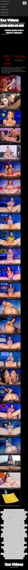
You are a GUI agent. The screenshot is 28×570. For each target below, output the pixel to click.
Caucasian (17, 518)
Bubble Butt (11, 518)
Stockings (21, 551)
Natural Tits (17, 540)
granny (14, 532)
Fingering (19, 529)
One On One (5, 542)
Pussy (22, 545)
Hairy (18, 532)
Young (21, 558)
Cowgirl (16, 521)
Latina (17, 536)
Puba (18, 545)
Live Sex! (20, 56)
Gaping (5, 532)
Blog (16, 25)
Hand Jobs (4, 534)
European (6, 527)
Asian (20, 510)
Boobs (19, 516)
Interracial (7, 536)
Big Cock (5, 514)
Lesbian (25, 536)
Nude (23, 540)
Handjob (23, 532)
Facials (22, 527)
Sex (4, 549)
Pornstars (10, 25)
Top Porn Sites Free (5, 1)
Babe (10, 512)
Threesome (6, 556)
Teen (26, 553)
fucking (24, 529)
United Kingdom (20, 556)
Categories (3, 25)
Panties (24, 542)
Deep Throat (17, 525)
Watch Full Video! (8, 59)
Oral (20, 542)
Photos (21, 25)
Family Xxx (21, 60)
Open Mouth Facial (13, 542)
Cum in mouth (7, 523)
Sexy (13, 549)
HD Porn (18, 534)
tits (11, 556)
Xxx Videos (9, 20)
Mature (19, 538)
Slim (23, 549)
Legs (21, 536)
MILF (23, 538)
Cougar (6, 521)
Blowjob (9, 516)
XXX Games (3, 6)
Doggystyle (24, 525)
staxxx (15, 551)
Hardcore (10, 534)
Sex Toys (8, 549)
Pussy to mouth (13, 547)
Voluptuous (15, 558)
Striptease (11, 553)
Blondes (4, 516)
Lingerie (6, 538)
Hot (2, 536)
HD (14, 534)
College (23, 518)
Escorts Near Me (4, 4)
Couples (11, 521)
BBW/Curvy (20, 512)
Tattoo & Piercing (19, 553)
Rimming (24, 547)
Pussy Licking (5, 547)
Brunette (24, 516)
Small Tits (7, 551)
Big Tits (14, 514)
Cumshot (14, 523)
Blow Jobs (14, 516)
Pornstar (11, 545)
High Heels (23, 534)
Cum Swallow (20, 523)
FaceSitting (12, 527)
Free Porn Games (4, 15)
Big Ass (25, 512)
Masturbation (12, 538)
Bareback (14, 512)
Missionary (6, 540)
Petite (6, 545)
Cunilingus (4, 525)
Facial (17, 527)
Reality (19, 547)
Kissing (12, 536)
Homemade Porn (4, 12)
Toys (14, 556)
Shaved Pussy (18, 549)
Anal (10, 510)
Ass (23, 510)
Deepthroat (10, 525)
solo (12, 551)
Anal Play (15, 510)
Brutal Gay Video (4, 9)
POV (15, 545)
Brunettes (5, 518)
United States (8, 558)
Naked (12, 540)
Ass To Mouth (4, 512)
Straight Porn (4, 553)
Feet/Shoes (12, 529)
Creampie (21, 521)
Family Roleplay (5, 529)
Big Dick (10, 514)
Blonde (23, 514)
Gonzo (9, 532)
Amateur (6, 510)
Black (19, 514)
